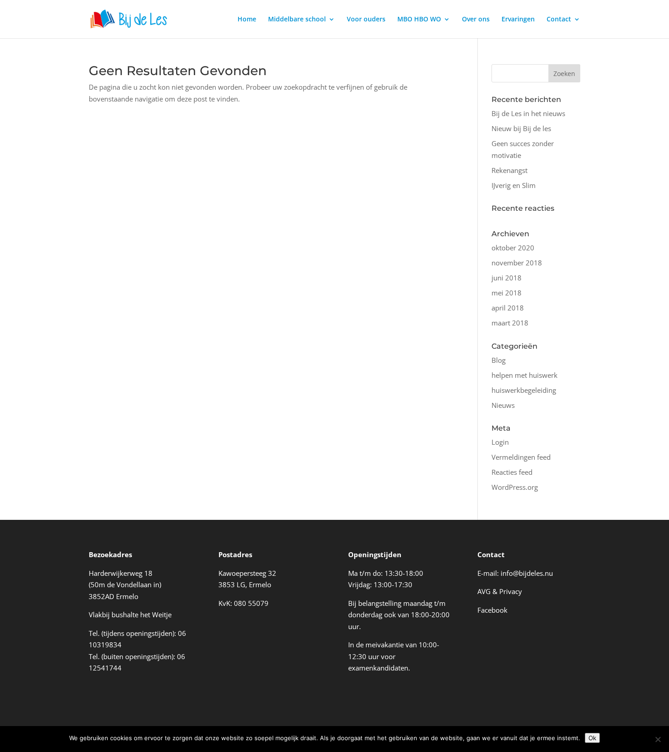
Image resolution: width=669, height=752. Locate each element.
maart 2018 (510, 322)
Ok (592, 738)
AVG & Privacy (499, 591)
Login (500, 442)
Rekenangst (509, 170)
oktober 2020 (513, 247)
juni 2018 (507, 277)
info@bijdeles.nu (527, 573)
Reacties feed (512, 472)
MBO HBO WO (419, 19)
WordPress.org (515, 487)
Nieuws (503, 405)
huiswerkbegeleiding (524, 390)
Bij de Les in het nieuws (528, 113)
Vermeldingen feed (521, 457)
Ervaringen (518, 19)
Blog (499, 360)
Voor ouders (366, 19)
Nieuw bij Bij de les (521, 128)
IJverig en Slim (514, 185)
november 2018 (517, 262)
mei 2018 (507, 292)
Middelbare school (297, 19)
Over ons (476, 19)
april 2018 (508, 307)
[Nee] (657, 739)
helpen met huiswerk (525, 375)
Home (247, 19)
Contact (559, 19)
